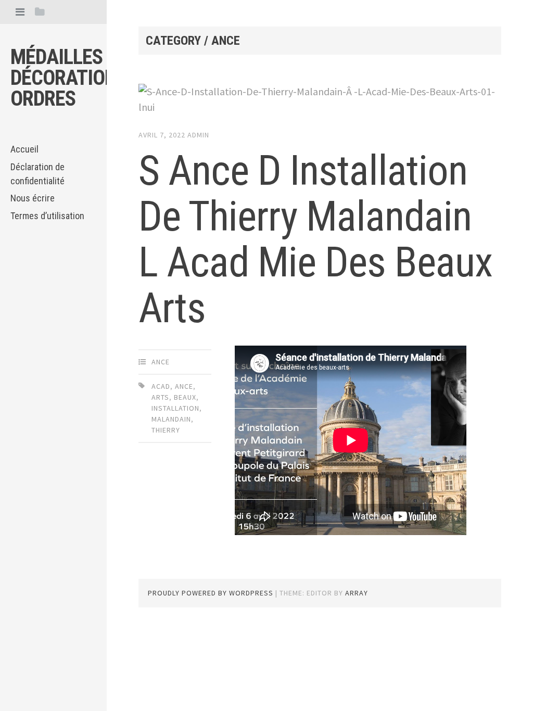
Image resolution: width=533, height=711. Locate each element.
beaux (185, 397)
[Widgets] (40, 11)
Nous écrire (32, 198)
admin (198, 134)
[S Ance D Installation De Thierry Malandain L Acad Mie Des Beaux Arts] (319, 99)
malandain (171, 419)
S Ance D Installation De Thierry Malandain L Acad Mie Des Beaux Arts (315, 239)
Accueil (24, 149)
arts (160, 397)
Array (356, 593)
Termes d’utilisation (47, 215)
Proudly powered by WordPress (210, 593)
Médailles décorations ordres (68, 78)
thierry (165, 430)
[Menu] (20, 11)
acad (160, 386)
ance (160, 361)
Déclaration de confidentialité (37, 173)
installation (175, 408)
